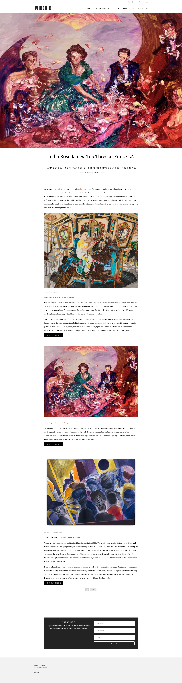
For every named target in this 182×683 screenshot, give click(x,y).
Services (137, 8)
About (126, 8)
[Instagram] (133, 2)
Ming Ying (48, 423)
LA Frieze (109, 193)
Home (89, 8)
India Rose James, (85, 189)
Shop (118, 8)
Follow (93, 590)
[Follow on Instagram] (87, 589)
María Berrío (49, 297)
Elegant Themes (44, 680)
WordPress (57, 680)
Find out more (53, 335)
